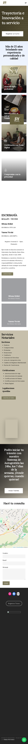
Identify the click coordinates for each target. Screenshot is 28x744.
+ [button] (2, 511)
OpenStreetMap (20, 547)
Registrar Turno (14, 603)
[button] (24, 739)
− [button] (2, 513)
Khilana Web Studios (9, 739)
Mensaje (5, 567)
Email (4, 560)
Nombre (5, 553)
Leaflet (14, 547)
